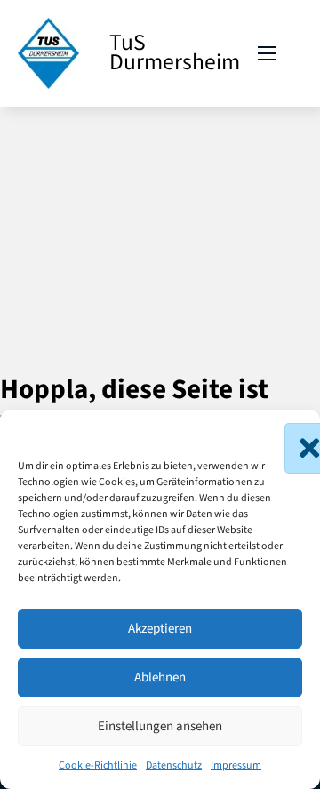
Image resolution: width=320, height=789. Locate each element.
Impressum (236, 765)
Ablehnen (160, 677)
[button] (293, 432)
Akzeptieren (160, 628)
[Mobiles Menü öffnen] (267, 53)
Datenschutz (174, 765)
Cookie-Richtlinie (98, 765)
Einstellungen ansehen (160, 726)
